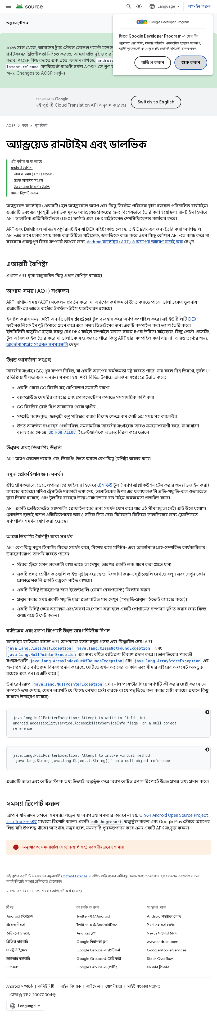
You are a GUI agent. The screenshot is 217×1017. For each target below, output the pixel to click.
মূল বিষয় (41, 125)
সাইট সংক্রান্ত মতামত (143, 986)
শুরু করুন (191, 62)
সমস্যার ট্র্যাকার (158, 967)
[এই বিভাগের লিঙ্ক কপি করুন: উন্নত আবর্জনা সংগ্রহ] (56, 360)
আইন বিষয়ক (70, 986)
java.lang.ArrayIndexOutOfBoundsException (76, 660)
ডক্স (25, 125)
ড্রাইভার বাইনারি (18, 958)
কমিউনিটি (46, 986)
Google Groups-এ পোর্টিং (96, 967)
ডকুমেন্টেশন (17, 23)
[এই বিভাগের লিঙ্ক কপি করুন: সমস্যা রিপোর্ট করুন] (65, 804)
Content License (74, 876)
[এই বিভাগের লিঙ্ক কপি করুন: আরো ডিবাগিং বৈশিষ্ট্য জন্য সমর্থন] (78, 537)
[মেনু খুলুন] (8, 6)
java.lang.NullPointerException (42, 654)
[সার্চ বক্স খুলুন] (129, 6)
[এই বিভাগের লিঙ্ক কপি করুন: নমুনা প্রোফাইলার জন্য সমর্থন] (68, 475)
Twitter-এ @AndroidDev (96, 924)
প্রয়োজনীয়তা (15, 924)
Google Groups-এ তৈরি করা (98, 958)
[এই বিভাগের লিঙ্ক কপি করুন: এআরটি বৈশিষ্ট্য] (53, 265)
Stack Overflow (160, 958)
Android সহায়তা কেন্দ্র (164, 916)
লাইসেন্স (93, 986)
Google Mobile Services (166, 950)
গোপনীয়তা (113, 986)
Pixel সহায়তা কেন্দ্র (161, 924)
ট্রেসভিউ (104, 485)
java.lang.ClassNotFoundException (113, 648)
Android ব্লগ (86, 933)
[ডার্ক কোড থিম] (207, 712)
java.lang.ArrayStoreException (167, 660)
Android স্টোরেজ (19, 916)
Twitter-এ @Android (93, 916)
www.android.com (162, 941)
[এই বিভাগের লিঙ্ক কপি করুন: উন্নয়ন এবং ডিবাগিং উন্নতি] (67, 448)
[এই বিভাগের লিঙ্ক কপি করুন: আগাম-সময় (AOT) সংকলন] (74, 291)
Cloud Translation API (76, 105)
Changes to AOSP (34, 73)
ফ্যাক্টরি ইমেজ (16, 950)
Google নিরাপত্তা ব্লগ (91, 941)
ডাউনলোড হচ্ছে (18, 933)
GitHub (12, 967)
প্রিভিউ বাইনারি (17, 941)
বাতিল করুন (152, 62)
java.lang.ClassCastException (39, 648)
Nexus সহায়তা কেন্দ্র (162, 933)
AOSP (10, 125)
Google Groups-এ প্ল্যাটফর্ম (98, 950)
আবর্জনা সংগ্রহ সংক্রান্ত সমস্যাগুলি (37, 344)
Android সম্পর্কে (19, 986)
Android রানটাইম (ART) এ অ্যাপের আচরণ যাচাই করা (135, 242)
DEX (192, 319)
